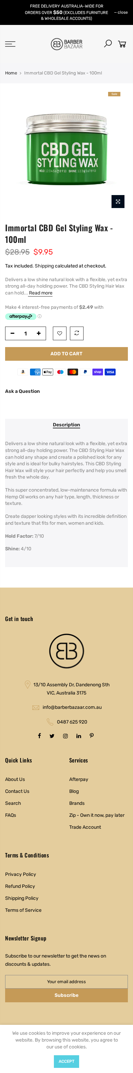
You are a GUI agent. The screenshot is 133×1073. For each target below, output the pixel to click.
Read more (40, 293)
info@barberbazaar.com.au (72, 707)
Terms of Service (23, 910)
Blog (74, 791)
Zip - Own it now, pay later (96, 815)
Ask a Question (22, 391)
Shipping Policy (22, 898)
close (123, 12)
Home (11, 72)
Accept (66, 1061)
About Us (15, 779)
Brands (77, 803)
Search (13, 803)
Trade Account (85, 827)
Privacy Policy (20, 874)
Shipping (44, 266)
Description (66, 425)
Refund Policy (20, 886)
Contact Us (17, 791)
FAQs (10, 815)
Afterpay (78, 779)
